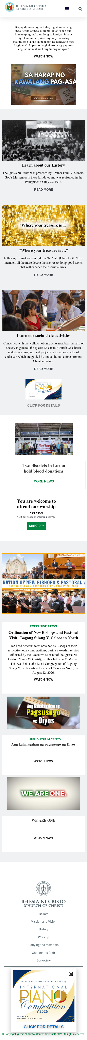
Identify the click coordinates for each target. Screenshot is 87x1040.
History (43, 929)
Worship (43, 937)
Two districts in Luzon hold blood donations (43, 468)
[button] (66, 8)
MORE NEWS (44, 481)
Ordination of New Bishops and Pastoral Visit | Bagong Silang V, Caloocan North (43, 635)
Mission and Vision (43, 921)
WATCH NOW (43, 56)
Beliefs (43, 914)
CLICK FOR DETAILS (44, 1027)
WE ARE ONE (43, 820)
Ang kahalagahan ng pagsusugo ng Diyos (43, 744)
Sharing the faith (43, 953)
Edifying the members (43, 945)
